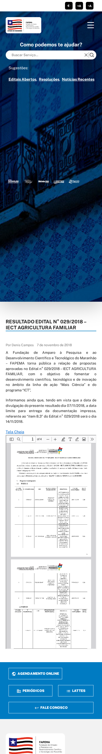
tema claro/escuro (69, 6)
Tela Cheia (15, 432)
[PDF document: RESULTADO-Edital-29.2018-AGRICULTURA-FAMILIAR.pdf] (51, 542)
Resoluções (49, 79)
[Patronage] (13, 181)
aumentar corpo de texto (79, 6)
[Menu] (90, 25)
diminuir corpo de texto (89, 6)
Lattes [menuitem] (78, 691)
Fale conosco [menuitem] (54, 707)
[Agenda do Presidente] (74, 181)
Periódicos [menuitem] (33, 691)
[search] (92, 55)
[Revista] (43, 181)
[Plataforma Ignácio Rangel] (28, 181)
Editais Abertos (22, 79)
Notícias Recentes (78, 79)
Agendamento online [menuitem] (38, 673)
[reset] (86, 55)
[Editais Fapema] (58, 181)
